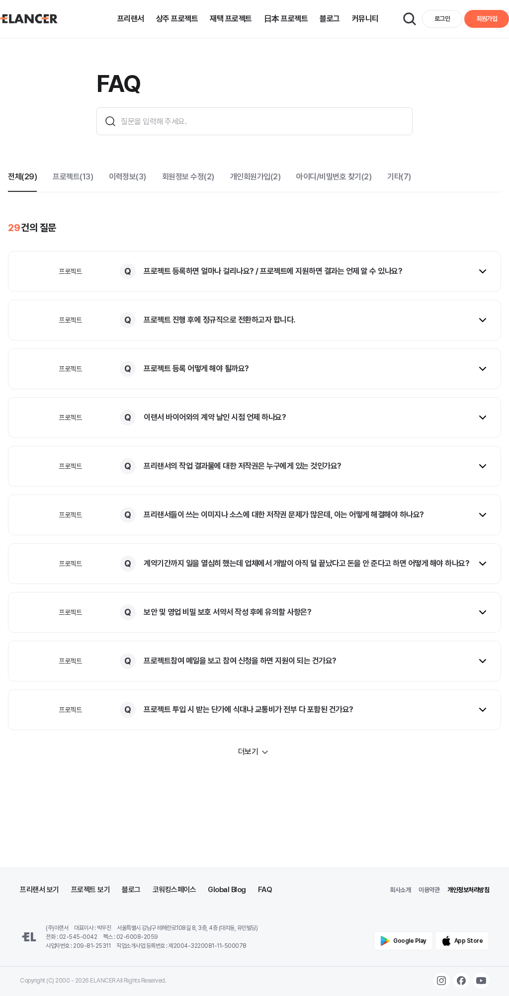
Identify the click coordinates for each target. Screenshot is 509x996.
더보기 (248, 751)
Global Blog (227, 889)
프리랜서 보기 (39, 889)
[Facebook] (461, 981)
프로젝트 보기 (90, 889)
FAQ (265, 889)
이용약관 (429, 890)
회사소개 (400, 890)
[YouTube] (481, 981)
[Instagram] (441, 981)
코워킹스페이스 (174, 889)
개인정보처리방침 (468, 890)
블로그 (131, 889)
